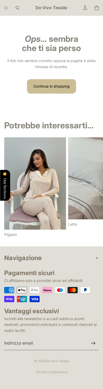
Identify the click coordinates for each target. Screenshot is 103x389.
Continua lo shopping (51, 86)
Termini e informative (52, 372)
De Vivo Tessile (57, 361)
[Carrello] (96, 8)
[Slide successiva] (93, 187)
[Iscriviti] (93, 343)
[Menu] (6, 8)
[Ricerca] (17, 8)
